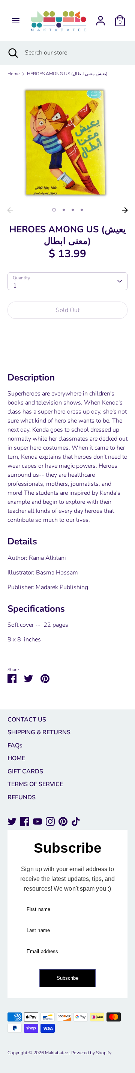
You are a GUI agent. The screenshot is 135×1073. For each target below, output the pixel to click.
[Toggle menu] (16, 20)
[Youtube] (37, 821)
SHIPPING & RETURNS (39, 732)
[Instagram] (50, 821)
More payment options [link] (67, 351)
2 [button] (64, 210)
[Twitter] (12, 821)
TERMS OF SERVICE (35, 784)
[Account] (100, 18)
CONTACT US (27, 719)
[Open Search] (12, 53)
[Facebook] (24, 821)
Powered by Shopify (91, 1053)
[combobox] (68, 281)
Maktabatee (57, 1053)
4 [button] (82, 210)
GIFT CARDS (25, 771)
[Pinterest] (63, 821)
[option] (68, 143)
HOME (16, 758)
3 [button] (73, 210)
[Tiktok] (75, 821)
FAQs (15, 745)
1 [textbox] (15, 286)
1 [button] (54, 210)
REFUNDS (22, 797)
